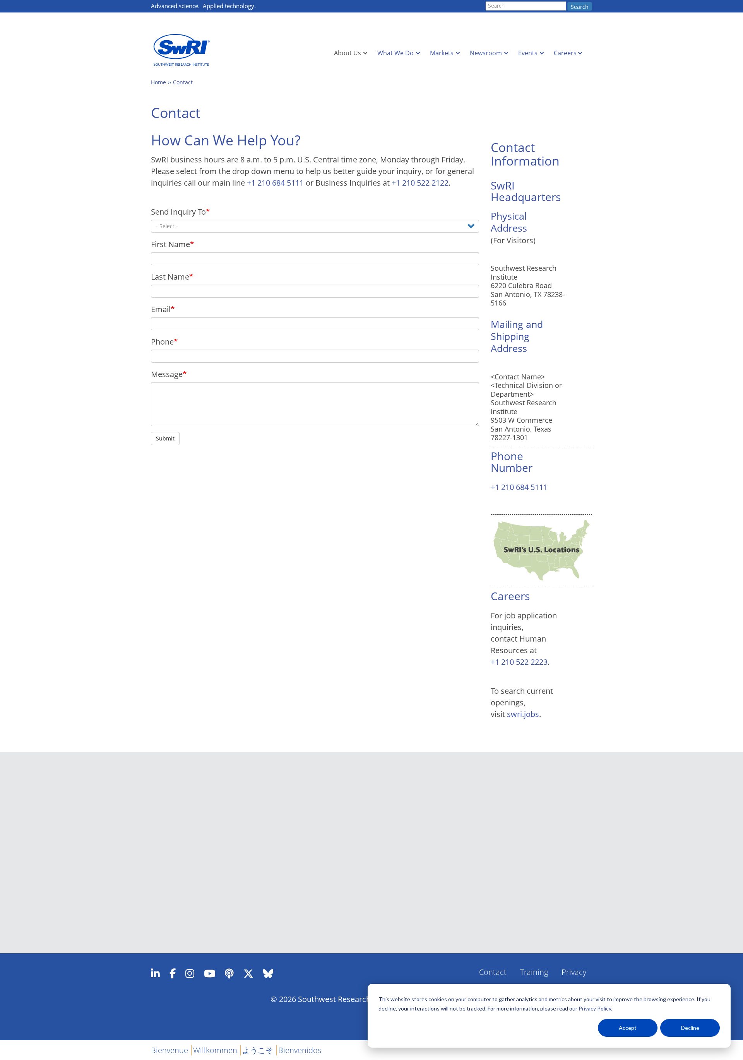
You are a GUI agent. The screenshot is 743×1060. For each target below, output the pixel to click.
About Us (347, 53)
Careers (565, 53)
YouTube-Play (209, 973)
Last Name (170, 276)
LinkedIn (155, 973)
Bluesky (268, 973)
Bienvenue (169, 1050)
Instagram (189, 973)
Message (167, 374)
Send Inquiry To (178, 212)
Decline (690, 1027)
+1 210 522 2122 (420, 183)
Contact (183, 82)
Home (158, 82)
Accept (628, 1027)
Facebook (172, 973)
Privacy (574, 972)
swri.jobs (523, 714)
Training (534, 972)
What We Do (395, 53)
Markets (442, 53)
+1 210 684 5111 (275, 183)
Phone (162, 341)
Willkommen (215, 1050)
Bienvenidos (299, 1050)
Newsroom (486, 53)
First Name (170, 244)
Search (580, 6)
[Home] (184, 50)
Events (528, 53)
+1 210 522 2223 (519, 662)
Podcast (229, 973)
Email (161, 309)
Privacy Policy (595, 1008)
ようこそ (257, 1050)
